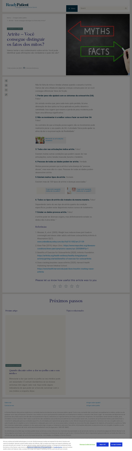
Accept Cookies (116, 444)
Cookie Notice (58, 447)
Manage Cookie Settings (87, 444)
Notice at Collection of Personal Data (39, 447)
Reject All (103, 444)
